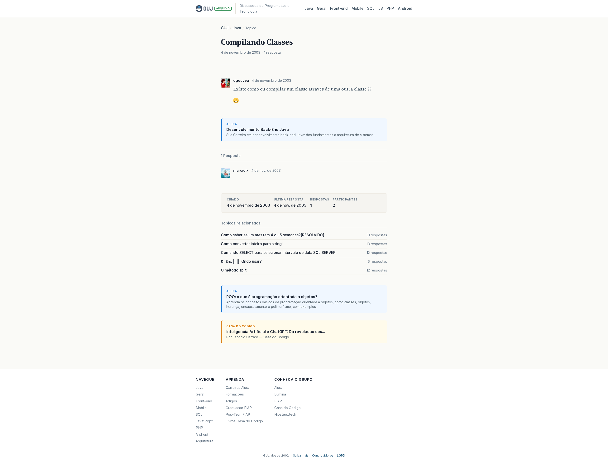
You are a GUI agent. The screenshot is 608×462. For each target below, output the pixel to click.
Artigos (231, 401)
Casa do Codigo (287, 408)
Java (308, 8)
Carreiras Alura (237, 388)
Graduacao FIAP (239, 408)
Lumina (280, 394)
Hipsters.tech (285, 414)
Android (405, 8)
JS (380, 8)
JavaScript (204, 421)
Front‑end (339, 8)
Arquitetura (204, 441)
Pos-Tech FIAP (238, 414)
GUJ (224, 28)
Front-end (204, 401)
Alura (278, 388)
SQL (371, 8)
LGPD (341, 455)
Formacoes (235, 394)
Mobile (357, 8)
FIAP (278, 401)
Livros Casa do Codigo (244, 421)
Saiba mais (301, 455)
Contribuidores (322, 455)
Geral (321, 8)
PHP (390, 8)
